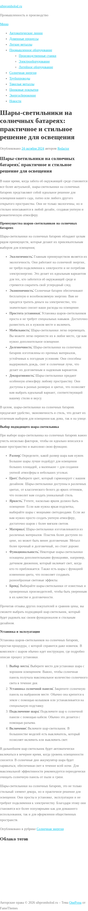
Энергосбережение (22, 95)
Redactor (63, 148)
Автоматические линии (26, 33)
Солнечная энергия (22, 73)
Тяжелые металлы (21, 84)
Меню (4, 24)
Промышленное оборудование (30, 50)
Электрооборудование (34, 61)
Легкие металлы (20, 44)
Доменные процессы (23, 39)
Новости (15, 101)
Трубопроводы (19, 78)
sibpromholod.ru (11, 6)
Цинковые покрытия (23, 90)
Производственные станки (37, 56)
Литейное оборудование (36, 67)
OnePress (75, 902)
